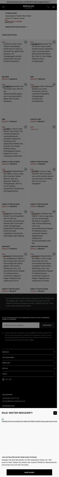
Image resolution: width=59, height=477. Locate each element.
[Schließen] (55, 413)
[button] (28, 238)
